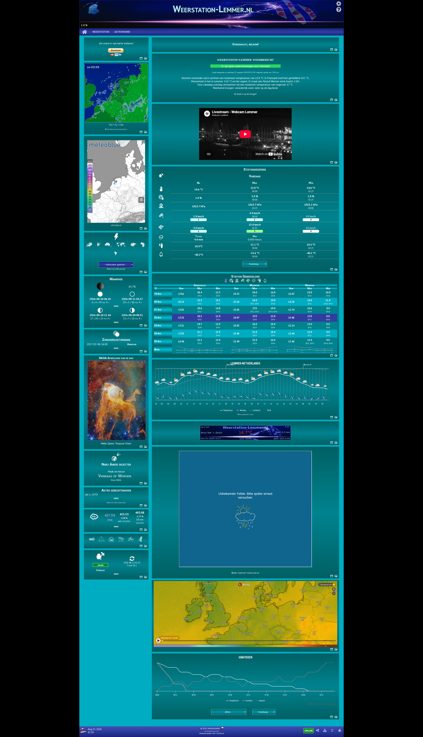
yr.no (251, 414)
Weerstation (101, 32)
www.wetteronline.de (248, 572)
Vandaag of (108, 476)
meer (116, 305)
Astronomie (122, 32)
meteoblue (116, 225)
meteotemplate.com (212, 731)
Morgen (124, 476)
